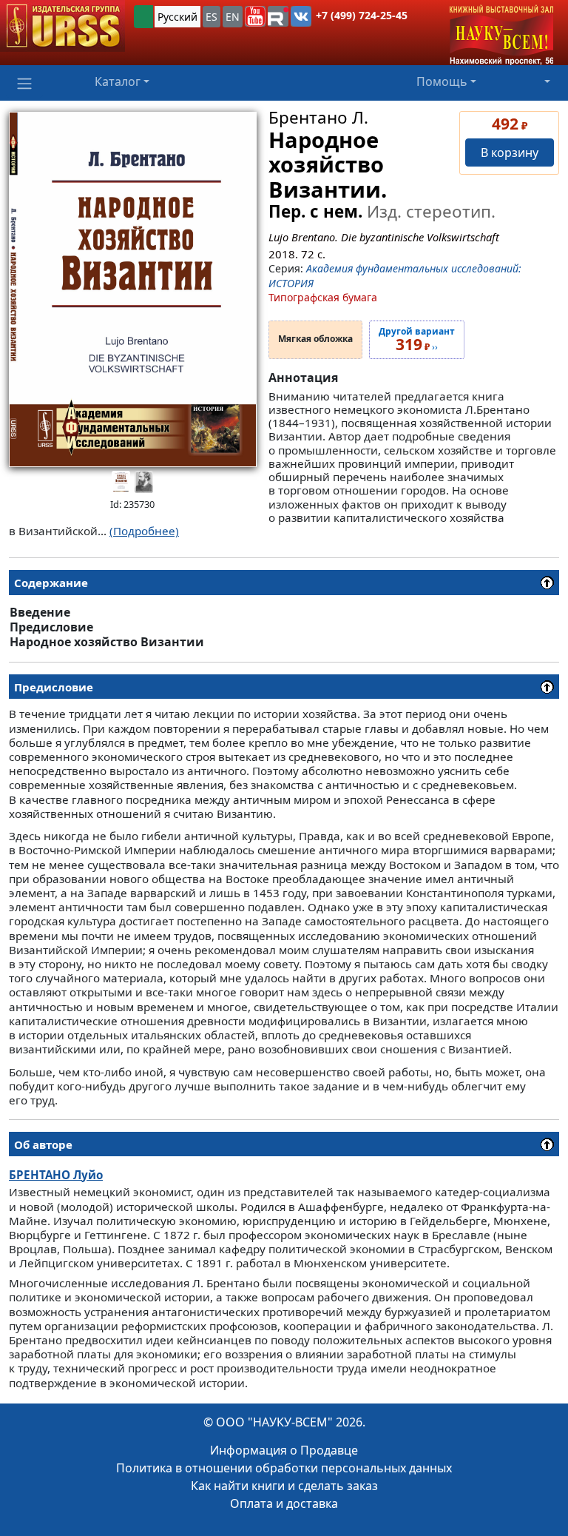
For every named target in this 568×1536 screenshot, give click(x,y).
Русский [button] (177, 17)
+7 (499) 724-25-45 (362, 15)
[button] (255, 16)
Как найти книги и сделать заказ (284, 1486)
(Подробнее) (144, 530)
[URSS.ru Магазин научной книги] (62, 26)
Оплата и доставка (284, 1503)
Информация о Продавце (284, 1450)
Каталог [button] (118, 81)
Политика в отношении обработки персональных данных (284, 1468)
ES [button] (211, 17)
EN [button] (233, 17)
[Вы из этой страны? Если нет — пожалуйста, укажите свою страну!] (143, 16)
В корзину (509, 152)
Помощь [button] (441, 81)
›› (417, 340)
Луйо (56, 1174)
